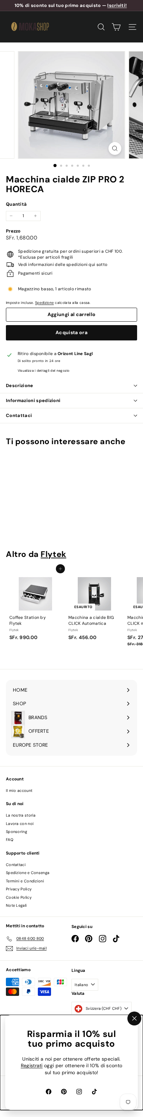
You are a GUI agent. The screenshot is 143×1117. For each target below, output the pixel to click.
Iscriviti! (117, 5)
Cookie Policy (19, 897)
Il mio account (19, 790)
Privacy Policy (19, 889)
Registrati (32, 1066)
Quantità (16, 204)
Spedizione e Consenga (27, 872)
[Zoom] (115, 148)
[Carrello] (116, 27)
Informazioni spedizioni (33, 400)
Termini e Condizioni (25, 881)
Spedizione (44, 302)
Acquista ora (71, 332)
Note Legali (16, 905)
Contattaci (19, 415)
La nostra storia (21, 815)
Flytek (53, 554)
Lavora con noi (20, 823)
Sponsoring (16, 831)
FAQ (9, 839)
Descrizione (19, 385)
